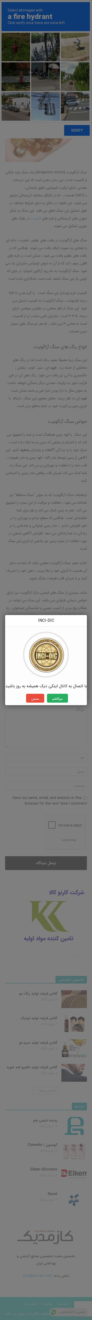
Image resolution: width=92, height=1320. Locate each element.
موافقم (57, 698)
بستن (35, 698)
